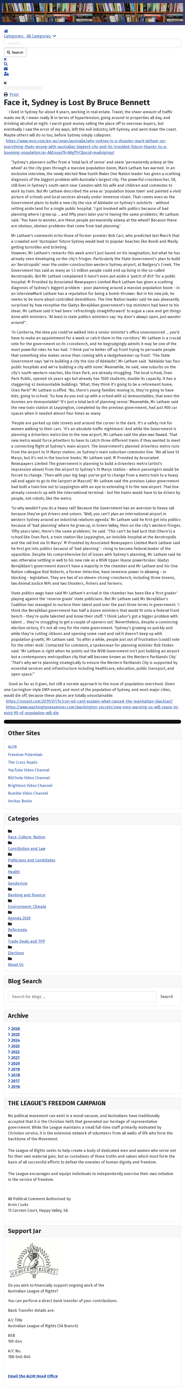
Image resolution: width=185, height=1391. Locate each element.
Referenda (17, 929)
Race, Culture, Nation (26, 837)
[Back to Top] (176, 1382)
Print (14, 94)
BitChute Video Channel (29, 778)
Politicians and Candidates (31, 860)
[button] (92, 64)
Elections (16, 953)
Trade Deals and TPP (26, 941)
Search (16, 52)
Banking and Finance (26, 895)
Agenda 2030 (19, 918)
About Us (16, 964)
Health (14, 872)
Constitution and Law (26, 848)
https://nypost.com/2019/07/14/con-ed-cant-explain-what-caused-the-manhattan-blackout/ (89, 701)
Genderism (17, 883)
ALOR (12, 747)
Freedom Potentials (25, 754)
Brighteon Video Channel (30, 785)
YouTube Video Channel (28, 770)
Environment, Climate (27, 906)
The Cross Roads (23, 762)
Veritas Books (20, 801)
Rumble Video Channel (28, 793)
